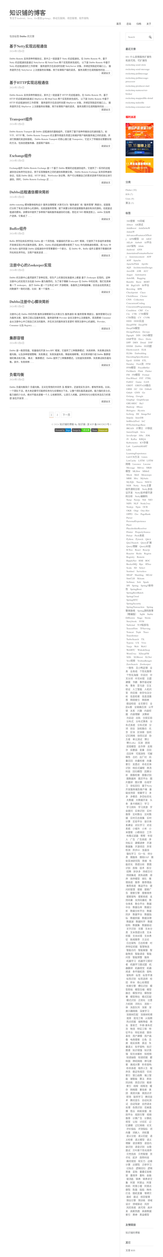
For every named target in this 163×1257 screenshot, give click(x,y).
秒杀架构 (147, 1064)
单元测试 (137, 739)
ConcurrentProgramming (138, 306)
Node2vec (145, 503)
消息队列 (135, 1007)
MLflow (136, 471)
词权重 (145, 1132)
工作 (149, 832)
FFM (148, 363)
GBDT (129, 385)
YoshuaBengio (144, 660)
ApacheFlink (132, 263)
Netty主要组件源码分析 (138, 487)
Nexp (129, 499)
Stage (139, 617)
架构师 (130, 975)
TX (142, 639)
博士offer (131, 742)
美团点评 (147, 1093)
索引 (128, 1085)
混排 (128, 1018)
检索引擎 (131, 985)
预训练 (141, 1200)
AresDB (130, 270)
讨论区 (143, 1121)
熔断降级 (143, 1021)
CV (139, 317)
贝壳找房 (131, 1153)
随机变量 (137, 1193)
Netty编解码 (141, 496)
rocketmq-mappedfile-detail (139, 98)
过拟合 (130, 1168)
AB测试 (139, 224)
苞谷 (132, 1111)
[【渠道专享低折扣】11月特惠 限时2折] (139, 171)
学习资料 (131, 807)
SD (135, 567)
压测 (140, 742)
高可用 (141, 1207)
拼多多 (137, 871)
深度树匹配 (132, 1014)
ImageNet (146, 413)
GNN (137, 392)
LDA (128, 449)
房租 (135, 868)
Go (143, 392)
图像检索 (135, 775)
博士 (146, 739)
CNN (128, 299)
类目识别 (140, 1082)
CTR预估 (131, 317)
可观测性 (140, 753)
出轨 (138, 717)
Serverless (141, 571)
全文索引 (143, 703)
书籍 (135, 682)
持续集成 (131, 875)
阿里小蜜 (137, 1186)
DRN (135, 342)
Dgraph (130, 335)
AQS (128, 267)
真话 (144, 1043)
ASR (139, 270)
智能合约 (131, 950)
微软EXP (144, 857)
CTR (134, 313)
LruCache (131, 460)
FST (141, 378)
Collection (139, 299)
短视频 (148, 1053)
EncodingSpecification (137, 356)
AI (142, 238)
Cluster (143, 296)
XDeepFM (144, 653)
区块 (132, 732)
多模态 (133, 796)
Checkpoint (132, 292)
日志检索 (143, 942)
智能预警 (137, 957)
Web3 (144, 646)
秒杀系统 (131, 1068)
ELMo (129, 353)
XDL (128, 657)
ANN (139, 249)
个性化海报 (132, 674)
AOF (149, 256)
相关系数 (135, 1043)
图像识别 (147, 775)
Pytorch (139, 539)
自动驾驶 (135, 1103)
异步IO (136, 850)
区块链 (140, 732)
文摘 (140, 928)
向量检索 (140, 760)
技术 (142, 868)
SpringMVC (132, 599)
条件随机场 (139, 971)
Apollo (144, 263)
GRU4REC (131, 403)
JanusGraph (132, 431)
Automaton (140, 274)
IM (137, 413)
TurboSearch (132, 639)
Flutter (148, 371)
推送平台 (143, 885)
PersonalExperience (136, 521)
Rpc (141, 564)
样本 (132, 982)
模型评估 (137, 993)
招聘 (128, 871)
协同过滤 (142, 735)
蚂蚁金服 (142, 1111)
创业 (132, 728)
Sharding (139, 574)
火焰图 (148, 1018)
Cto (128, 313)
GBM (129, 389)
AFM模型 (134, 238)
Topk (138, 632)
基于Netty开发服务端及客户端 (139, 787)
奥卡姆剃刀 (136, 803)
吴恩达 (136, 764)
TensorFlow (132, 628)
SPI (128, 585)
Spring (135, 585)
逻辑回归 (140, 1168)
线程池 (144, 1085)
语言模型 (137, 1143)
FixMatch (131, 371)
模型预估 (135, 996)
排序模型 (135, 878)
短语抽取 (131, 1057)
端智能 (133, 1078)
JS (127, 439)
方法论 (145, 939)
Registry (130, 556)
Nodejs (129, 506)
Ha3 (141, 403)
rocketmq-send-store (136, 64)
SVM (141, 621)
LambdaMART (139, 446)
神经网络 (137, 1061)
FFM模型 (131, 367)
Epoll (129, 360)
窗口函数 (137, 1075)
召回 (149, 749)
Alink (141, 246)
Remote (141, 556)
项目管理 (145, 1196)
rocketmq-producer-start (137, 85)
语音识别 (140, 1146)
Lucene (147, 463)
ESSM (137, 360)
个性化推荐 (146, 671)
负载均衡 (17, 374)
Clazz (143, 292)
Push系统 (139, 535)
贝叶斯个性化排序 (142, 1150)
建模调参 (140, 842)
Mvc (136, 478)
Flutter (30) (131, 189)
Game (139, 381)
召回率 (130, 753)
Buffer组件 (18, 228)
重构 (142, 1175)
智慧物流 (144, 946)
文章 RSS (130, 1250)
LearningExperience (136, 453)
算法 (142, 1078)
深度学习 (144, 1010)
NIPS (128, 503)
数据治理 (147, 918)
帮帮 (143, 835)
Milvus (140, 467)
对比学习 (140, 825)
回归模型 (137, 771)
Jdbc (141, 435)
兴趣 (139, 710)
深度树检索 (146, 1014)
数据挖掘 (135, 918)
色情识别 (137, 1107)
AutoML (130, 278)
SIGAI (149, 574)
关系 (132, 710)
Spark (146, 582)
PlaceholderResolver (136, 528)
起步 (135, 1157)
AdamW (130, 231)
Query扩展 (146, 542)
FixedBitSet (143, 367)
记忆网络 (140, 1125)
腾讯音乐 (135, 1100)
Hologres (130, 410)
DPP (128, 342)
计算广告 (137, 1118)
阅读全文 (105, 73)
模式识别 (131, 1000)
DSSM (129, 346)
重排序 (133, 1175)
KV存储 (144, 442)
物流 (132, 1028)
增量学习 (142, 792)
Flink (140, 371)
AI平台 (148, 242)
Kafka (134, 439)
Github (148, 389)
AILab (129, 242)
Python (129, 539)
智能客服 (143, 950)
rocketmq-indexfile (135, 102)
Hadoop (130, 406)
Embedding (140, 353)
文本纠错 (137, 935)
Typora (129, 642)
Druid (143, 342)
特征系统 (140, 1032)
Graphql (130, 399)
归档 (138, 23)
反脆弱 (133, 749)
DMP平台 (131, 338)
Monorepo (146, 474)
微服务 (133, 857)
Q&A (148, 539)
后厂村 (143, 757)
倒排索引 (135, 699)
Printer (129, 531)
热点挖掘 (131, 1021)
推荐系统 (131, 885)
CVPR (147, 317)
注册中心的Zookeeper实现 (30, 265)
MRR (129, 478)
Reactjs (146, 549)
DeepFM (142, 324)
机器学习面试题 (138, 964)
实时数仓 (137, 814)
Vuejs (129, 646)
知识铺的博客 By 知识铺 (72, 424)
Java (142, 431)
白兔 (144, 1039)
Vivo (143, 642)
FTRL (148, 378)
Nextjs (137, 499)
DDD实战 (139, 321)
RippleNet (131, 560)
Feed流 (140, 363)
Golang (130, 396)
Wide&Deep (144, 649)
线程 (135, 1085)
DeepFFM (131, 324)
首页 (118, 23)
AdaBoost (131, 228)
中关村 (144, 674)
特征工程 (142, 1028)
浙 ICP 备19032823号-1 (99, 424)
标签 (128, 213)
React (138, 549)
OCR (145, 506)
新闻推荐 (135, 939)
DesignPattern (133, 331)
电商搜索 (135, 1039)
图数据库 (131, 778)
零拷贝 (148, 1193)
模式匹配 (147, 996)
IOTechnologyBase (135, 424)
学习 (146, 803)
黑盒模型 (144, 1214)
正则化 (141, 1000)
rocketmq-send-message (138, 69)
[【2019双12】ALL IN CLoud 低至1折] (139, 137)
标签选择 (143, 978)
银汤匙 (130, 1178)
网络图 (133, 1089)
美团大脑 (135, 1093)
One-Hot (145, 510)
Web (136, 646)
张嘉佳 (145, 850)
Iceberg (130, 413)
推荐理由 (147, 882)
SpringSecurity (133, 603)
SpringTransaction (135, 606)
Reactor (130, 553)
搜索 (139, 889)
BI (127, 285)
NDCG (148, 481)
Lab (128, 446)
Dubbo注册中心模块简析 (29, 301)
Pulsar (129, 535)
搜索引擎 (135, 892)
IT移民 (148, 428)
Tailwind (130, 624)
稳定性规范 (139, 1071)
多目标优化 (146, 796)
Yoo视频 (130, 660)
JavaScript (131, 435)
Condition (131, 310)
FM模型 (136, 374)
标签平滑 (147, 975)
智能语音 (140, 953)
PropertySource (142, 531)
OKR (128, 510)
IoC (143, 421)
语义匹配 (143, 1136)
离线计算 (135, 1064)
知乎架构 (140, 1046)
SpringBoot (136, 589)
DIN (138, 335)
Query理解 (131, 546)
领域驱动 (137, 1204)
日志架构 (131, 942)
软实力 (141, 1161)
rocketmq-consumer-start (138, 106)
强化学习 (131, 853)
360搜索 (130, 220)
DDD (129, 321)
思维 (144, 860)
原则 (147, 742)
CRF (140, 310)
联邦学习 (138, 1096)
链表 (138, 1178)
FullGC (130, 381)
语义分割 (131, 1136)
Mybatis (144, 478)
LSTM (141, 460)
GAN (146, 381)
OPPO (129, 514)
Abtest (129, 224)
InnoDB (139, 417)
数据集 (136, 925)
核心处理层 (143, 982)
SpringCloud (132, 596)
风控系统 (131, 1207)
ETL (144, 360)
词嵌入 (136, 1132)
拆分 (149, 868)
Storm (148, 617)
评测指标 (143, 1128)
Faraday (130, 363)
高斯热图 (135, 1211)
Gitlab (129, 392)
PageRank (146, 514)
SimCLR (130, 578)
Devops (146, 331)
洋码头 (138, 1003)
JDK (148, 435)
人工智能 (137, 689)
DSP (150, 342)
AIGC (149, 238)
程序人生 (143, 1068)
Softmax (130, 582)
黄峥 (135, 1214)
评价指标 (131, 1128)
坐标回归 (135, 785)
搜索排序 (147, 892)
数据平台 (137, 914)
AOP (128, 260)
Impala (129, 417)
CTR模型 (143, 313)
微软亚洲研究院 (139, 859)
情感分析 (140, 864)
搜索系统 (143, 896)
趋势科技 (144, 1157)
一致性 (130, 667)
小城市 (136, 828)
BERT (147, 281)
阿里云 (140, 1182)
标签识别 (131, 978)
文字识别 (131, 928)
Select (142, 567)
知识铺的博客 (28, 12)
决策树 (145, 714)
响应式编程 (139, 767)
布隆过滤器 (132, 835)
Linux (145, 456)
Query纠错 (145, 546)
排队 (144, 878)
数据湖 (130, 921)
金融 (149, 1175)
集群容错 (17, 338)
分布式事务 (142, 721)
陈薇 (135, 1189)
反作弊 (141, 746)
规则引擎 (140, 1114)
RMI (141, 560)
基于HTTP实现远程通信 (29, 82)
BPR (140, 288)
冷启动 (130, 717)
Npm (138, 506)
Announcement (136, 256)
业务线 (133, 671)
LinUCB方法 (132, 456)
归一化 (141, 853)
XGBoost (138, 657)
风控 (146, 1204)
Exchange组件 (21, 155)
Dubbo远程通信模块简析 (29, 192)
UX (137, 642)
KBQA (142, 439)
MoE (136, 474)
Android (130, 249)
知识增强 (137, 1050)
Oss (136, 514)
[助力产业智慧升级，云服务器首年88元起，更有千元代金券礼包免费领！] (139, 155)
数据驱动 (147, 925)
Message (130, 467)
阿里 (132, 1182)
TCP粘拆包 (143, 624)
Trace (146, 632)
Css (147, 310)
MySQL (130, 481)
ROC (147, 560)
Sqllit (142, 614)
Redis (139, 553)
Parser (129, 517)
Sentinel (130, 571)
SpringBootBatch (134, 592)
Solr (139, 582)
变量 (142, 749)
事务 (132, 685)
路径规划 (131, 1161)
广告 (132, 839)
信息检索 (135, 696)
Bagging (141, 278)
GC (135, 389)
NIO (150, 499)
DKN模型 (148, 335)
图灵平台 (143, 778)
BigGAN (135, 285)
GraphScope (143, 399)
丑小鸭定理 (142, 667)
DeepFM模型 (133, 328)
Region (147, 553)
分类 (128, 182)
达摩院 (136, 1164)
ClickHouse (132, 296)
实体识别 (140, 810)
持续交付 (147, 871)
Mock (129, 474)
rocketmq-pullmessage (137, 73)
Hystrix (141, 410)
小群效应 (140, 832)
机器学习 (131, 960)
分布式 (130, 721)
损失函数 (143, 875)
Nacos (139, 481)
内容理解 (135, 714)
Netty (136, 485)
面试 (135, 1196)
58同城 (141, 220)
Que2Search (132, 542)
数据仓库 (137, 907)
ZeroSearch (132, 664)
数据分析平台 (137, 910)
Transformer (132, 635)
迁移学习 (147, 1164)
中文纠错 (140, 678)
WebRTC (130, 649)
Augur (129, 274)
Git (141, 389)
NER (128, 485)
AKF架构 (131, 246)
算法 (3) (130, 202)
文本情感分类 (137, 932)
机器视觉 (140, 968)
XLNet (148, 657)
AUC (145, 270)
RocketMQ (131, 564)
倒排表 (145, 699)
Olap (136, 510)
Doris (148, 338)
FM (128, 374)
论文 (149, 1125)
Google (139, 396)
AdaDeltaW (144, 228)
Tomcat (130, 632)
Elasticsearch (132, 349)
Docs (141, 338)
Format (145, 374)
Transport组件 (21, 119)
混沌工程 (138, 1018)
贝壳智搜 (143, 1153)
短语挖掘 (143, 1057)
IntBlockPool (132, 421)
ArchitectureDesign (142, 267)
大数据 (130, 800)
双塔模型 (131, 746)
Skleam (140, 578)
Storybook (131, 621)
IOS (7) (129, 194)
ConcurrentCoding (135, 303)
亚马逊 (140, 685)
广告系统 (142, 839)
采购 (135, 1171)
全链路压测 (140, 707)
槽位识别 (143, 985)
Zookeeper (145, 664)
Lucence (137, 463)
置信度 (143, 1089)
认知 (135, 1121)
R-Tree (129, 549)
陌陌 (142, 1189)
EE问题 (148, 346)
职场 (128, 1096)
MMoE (145, 471)
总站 (128, 23)
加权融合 (142, 728)
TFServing (145, 628)
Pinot (128, 524)
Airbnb (138, 242)
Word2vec (131, 653)
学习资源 (143, 807)
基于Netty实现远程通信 (28, 46)
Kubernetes (132, 442)
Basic (139, 281)
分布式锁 (142, 725)
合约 (135, 757)
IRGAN (130, 428)
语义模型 (140, 1139)
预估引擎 (131, 1200)
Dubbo (138, 346)
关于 (148, 23)
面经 (128, 1196)
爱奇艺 (133, 1025)
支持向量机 (141, 900)
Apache (137, 260)
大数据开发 (142, 800)
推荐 (137, 882)
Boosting (130, 288)
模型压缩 (140, 989)
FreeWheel (131, 378)
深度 (144, 1007)
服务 (146, 957)
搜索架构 (131, 896)
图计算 (138, 782)
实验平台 (137, 821)
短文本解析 (136, 1053)
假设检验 (131, 703)
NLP (136, 503)
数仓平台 (140, 903)
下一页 (66, 414)
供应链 (133, 692)
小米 (144, 828)
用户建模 (137, 1035)
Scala (129, 567)
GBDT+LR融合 (143, 385)
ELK (144, 349)
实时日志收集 (137, 817)
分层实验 (147, 717)
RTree (148, 564)
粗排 (149, 1082)
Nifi (144, 499)
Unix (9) (130, 198)
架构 (149, 971)
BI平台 (145, 285)
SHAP (129, 574)
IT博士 (139, 428)
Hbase (140, 406)
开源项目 (140, 846)
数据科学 (140, 921)
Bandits (130, 281)
